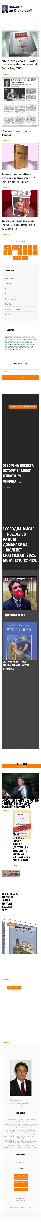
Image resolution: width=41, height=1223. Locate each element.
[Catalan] (33, 337)
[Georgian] (12, 342)
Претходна (17, 247)
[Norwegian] (32, 344)
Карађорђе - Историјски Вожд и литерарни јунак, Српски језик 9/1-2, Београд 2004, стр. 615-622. (18, 178)
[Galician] (9, 342)
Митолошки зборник (20, 1182)
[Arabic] (15, 337)
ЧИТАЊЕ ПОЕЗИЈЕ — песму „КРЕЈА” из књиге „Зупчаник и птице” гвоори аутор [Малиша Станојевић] (20, 802)
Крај (25, 258)
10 (30, 252)
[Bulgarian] (30, 337)
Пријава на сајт (20, 1200)
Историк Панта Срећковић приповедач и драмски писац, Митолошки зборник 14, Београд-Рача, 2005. (20, 64)
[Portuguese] (12, 347)
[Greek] (18, 342)
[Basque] (24, 337)
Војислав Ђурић (21, 1175)
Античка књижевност (21, 1179)
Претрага (20, 377)
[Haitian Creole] (20, 342)
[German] (15, 342)
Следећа (17, 258)
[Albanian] (12, 337)
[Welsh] (17, 349)
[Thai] (32, 347)
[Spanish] (26, 347)
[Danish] (21, 339)
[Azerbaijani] (21, 337)
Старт (8, 247)
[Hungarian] (29, 342)
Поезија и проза (21, 766)
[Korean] (17, 344)
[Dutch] (24, 339)
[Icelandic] (32, 342)
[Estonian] (29, 339)
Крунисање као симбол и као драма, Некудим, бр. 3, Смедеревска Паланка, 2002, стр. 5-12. (18, 224)
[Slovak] (20, 347)
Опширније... (6, 74)
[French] (6, 342)
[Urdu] (12, 349)
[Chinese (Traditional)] (14, 339)
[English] (26, 339)
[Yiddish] (20, 349)
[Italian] (12, 344)
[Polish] (9, 347)
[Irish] (9, 344)
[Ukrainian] (9, 349)
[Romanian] (14, 347)
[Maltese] (29, 344)
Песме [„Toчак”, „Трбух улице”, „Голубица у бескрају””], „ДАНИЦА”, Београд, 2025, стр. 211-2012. (22, 847)
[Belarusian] (27, 337)
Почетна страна (20, 1198)
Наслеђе (21, 1189)
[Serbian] (6, 337)
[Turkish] (6, 349)
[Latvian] (20, 344)
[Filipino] (32, 339)
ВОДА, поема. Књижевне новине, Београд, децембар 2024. (10, 902)
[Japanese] (14, 344)
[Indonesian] (6, 344)
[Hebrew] (23, 342)
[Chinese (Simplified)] (8, 339)
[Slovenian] (23, 347)
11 (35, 252)
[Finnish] (34, 339)
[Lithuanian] (23, 344)
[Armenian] (18, 337)
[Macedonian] (25, 344)
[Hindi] (26, 342)
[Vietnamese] (15, 349)
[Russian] (17, 347)
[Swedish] (29, 347)
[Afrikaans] (9, 337)
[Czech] (18, 339)
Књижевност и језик (21, 1186)
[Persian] (6, 347)
